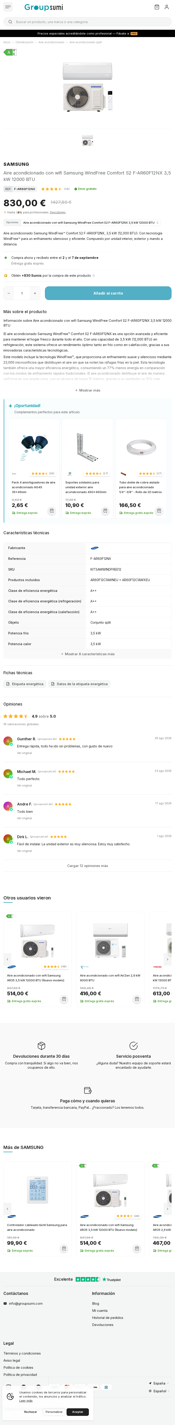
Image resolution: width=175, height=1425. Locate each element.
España (159, 1383)
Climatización (24, 42)
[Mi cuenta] (167, 7)
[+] (35, 293)
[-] (9, 293)
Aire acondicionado (51, 42)
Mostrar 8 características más (90, 654)
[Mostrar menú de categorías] (8, 6)
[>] (168, 959)
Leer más (26, 1400)
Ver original (24, 753)
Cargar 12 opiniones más (87, 866)
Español (160, 1391)
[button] (55, 189)
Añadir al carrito (108, 293)
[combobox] (87, 22)
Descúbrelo (58, 212)
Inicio (6, 42)
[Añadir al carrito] (51, 511)
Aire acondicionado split (85, 42)
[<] (7, 959)
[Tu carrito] (157, 7)
